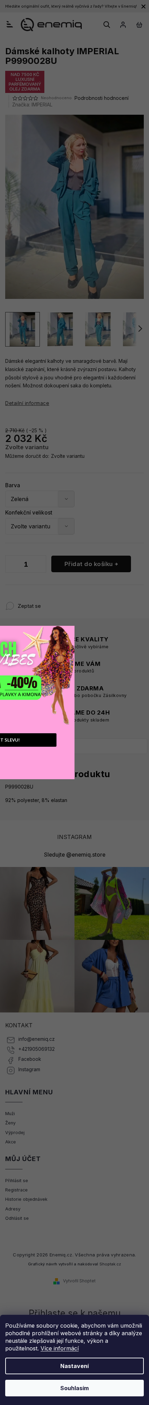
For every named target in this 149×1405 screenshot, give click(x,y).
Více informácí (60, 1348)
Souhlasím (74, 1388)
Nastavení (74, 1365)
